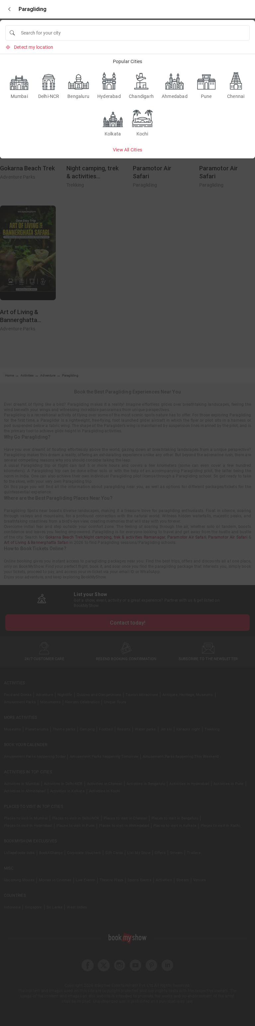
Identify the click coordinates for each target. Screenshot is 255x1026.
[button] (9, 9)
